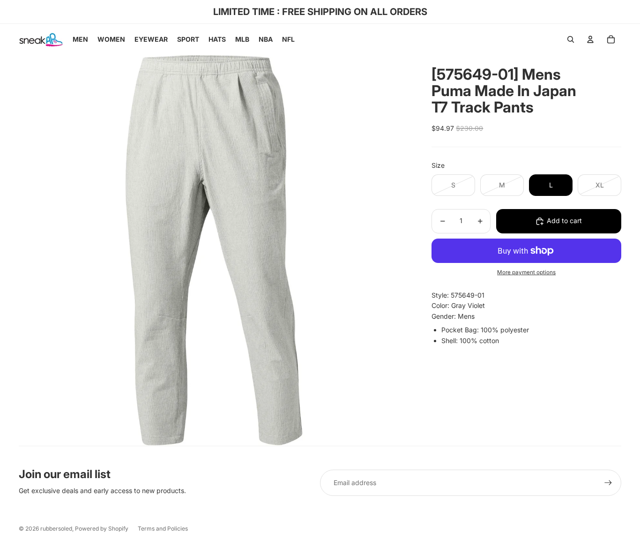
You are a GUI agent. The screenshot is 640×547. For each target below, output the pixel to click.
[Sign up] (608, 483)
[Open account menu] (590, 39)
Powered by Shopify (101, 528)
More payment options (526, 273)
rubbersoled (56, 528)
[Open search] (570, 39)
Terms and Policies (163, 528)
